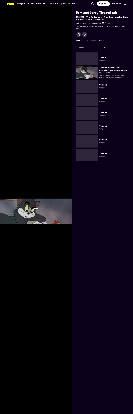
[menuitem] (21, 3)
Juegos (45, 4)
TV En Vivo (54, 4)
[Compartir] (84, 34)
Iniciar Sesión (117, 4)
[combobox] (92, 48)
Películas (31, 4)
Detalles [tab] (102, 41)
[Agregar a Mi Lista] (78, 34)
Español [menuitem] (63, 4)
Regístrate (103, 4)
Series (38, 4)
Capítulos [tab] (79, 41)
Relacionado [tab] (91, 41)
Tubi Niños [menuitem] (71, 4)
